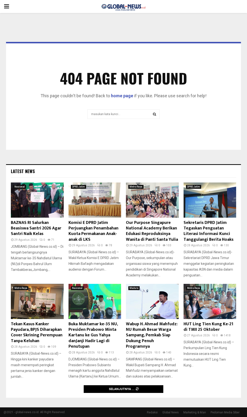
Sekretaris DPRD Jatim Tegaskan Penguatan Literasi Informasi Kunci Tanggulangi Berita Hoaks (208, 231)
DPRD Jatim (78, 186)
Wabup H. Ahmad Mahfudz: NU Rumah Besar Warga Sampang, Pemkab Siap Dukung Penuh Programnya (152, 335)
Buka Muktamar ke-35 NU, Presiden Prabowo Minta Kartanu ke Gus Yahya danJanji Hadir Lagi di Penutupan (93, 335)
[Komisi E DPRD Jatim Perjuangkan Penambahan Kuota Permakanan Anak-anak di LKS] (95, 200)
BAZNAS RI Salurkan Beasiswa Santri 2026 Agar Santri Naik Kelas (36, 228)
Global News (170, 412)
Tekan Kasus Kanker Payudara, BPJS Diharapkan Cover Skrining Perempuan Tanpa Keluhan (36, 332)
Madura (134, 288)
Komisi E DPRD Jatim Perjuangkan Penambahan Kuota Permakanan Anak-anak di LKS (93, 231)
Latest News (23, 171)
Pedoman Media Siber (225, 412)
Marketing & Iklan (194, 412)
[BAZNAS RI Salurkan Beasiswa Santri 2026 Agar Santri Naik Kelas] (37, 200)
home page (122, 95)
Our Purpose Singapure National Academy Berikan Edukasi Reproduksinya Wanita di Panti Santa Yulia (152, 231)
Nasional (19, 186)
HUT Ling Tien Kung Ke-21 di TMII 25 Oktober (208, 326)
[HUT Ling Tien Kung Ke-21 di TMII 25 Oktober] (210, 301)
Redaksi (152, 412)
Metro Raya (136, 186)
